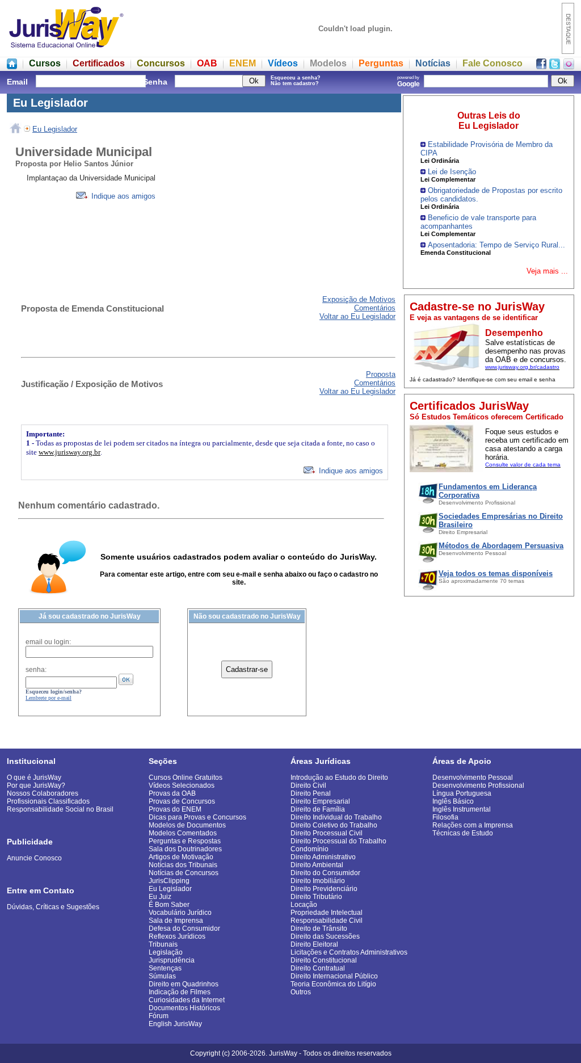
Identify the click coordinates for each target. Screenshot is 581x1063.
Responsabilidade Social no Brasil (60, 809)
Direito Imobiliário (317, 881)
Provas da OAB (172, 793)
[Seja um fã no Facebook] (541, 66)
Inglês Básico (453, 801)
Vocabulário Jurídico (180, 913)
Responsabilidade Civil (326, 921)
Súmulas (162, 976)
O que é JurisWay (34, 778)
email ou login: (48, 642)
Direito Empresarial (320, 801)
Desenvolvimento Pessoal (472, 778)
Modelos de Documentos (187, 825)
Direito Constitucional (323, 960)
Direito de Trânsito (318, 928)
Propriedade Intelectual (326, 913)
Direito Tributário (316, 897)
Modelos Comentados (183, 833)
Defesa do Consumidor (184, 928)
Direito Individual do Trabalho (336, 817)
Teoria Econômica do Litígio (333, 984)
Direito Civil (308, 785)
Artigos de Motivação (181, 857)
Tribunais (163, 944)
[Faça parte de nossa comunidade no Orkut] (568, 66)
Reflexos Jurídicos (177, 936)
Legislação (166, 952)
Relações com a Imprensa (472, 825)
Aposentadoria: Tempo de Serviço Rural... (496, 245)
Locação (303, 905)
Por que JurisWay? (36, 785)
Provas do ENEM (175, 809)
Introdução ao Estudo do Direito (339, 778)
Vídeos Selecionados (181, 785)
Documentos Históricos (184, 1008)
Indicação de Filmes (179, 992)
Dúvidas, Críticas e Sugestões (53, 907)
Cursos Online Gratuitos (185, 778)
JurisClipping (169, 881)
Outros (300, 992)
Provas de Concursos (182, 801)
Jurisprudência (172, 960)
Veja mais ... (547, 271)
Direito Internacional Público (334, 976)
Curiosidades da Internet (187, 1000)
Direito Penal (310, 793)
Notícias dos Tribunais (183, 865)
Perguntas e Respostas (185, 841)
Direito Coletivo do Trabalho (333, 825)
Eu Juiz (160, 897)
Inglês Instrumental (461, 809)
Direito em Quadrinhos (183, 984)
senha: (36, 670)
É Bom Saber (169, 905)
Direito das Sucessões (325, 936)
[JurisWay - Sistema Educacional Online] (66, 51)
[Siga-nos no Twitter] (554, 66)
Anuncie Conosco (34, 858)
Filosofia (445, 817)
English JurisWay (175, 1024)
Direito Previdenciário (323, 889)
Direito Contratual (317, 968)
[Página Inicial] (16, 129)
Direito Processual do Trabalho (338, 841)
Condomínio (309, 849)
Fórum (159, 1016)
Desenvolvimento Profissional (478, 785)
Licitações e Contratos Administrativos (348, 952)
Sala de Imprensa (176, 921)
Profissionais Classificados (48, 801)
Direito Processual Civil (326, 833)
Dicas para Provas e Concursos (197, 817)
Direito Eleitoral (314, 944)
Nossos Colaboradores (42, 793)
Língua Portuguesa (461, 793)
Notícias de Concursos (183, 873)
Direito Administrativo (323, 857)
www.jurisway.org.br (69, 452)
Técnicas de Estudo (462, 833)
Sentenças (165, 968)
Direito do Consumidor (325, 873)
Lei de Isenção (452, 171)
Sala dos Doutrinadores (185, 849)
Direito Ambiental (316, 865)
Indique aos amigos (122, 196)
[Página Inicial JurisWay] (12, 66)
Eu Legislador (54, 129)
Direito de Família (317, 809)
